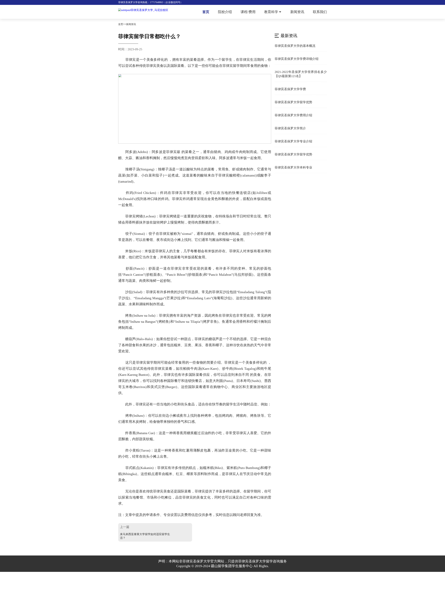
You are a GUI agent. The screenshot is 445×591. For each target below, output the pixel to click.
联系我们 (320, 12)
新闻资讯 (297, 12)
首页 (205, 12)
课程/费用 (248, 12)
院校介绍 (225, 12)
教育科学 (271, 12)
